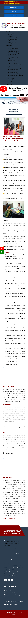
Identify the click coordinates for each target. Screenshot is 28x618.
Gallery (8, 77)
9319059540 (11, 601)
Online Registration (14, 7)
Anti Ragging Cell (12, 50)
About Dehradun (12, 44)
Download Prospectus (13, 62)
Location (14, 11)
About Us (8, 32)
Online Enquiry (9, 84)
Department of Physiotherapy (15, 75)
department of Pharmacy (14, 68)
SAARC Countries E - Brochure (15, 65)
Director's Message (14, 39)
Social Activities (12, 54)
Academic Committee (13, 47)
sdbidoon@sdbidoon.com (12, 604)
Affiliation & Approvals (13, 41)
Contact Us (9, 81)
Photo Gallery (11, 78)
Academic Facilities (13, 48)
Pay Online (14, 15)
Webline (17, 616)
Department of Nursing (13, 72)
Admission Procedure (13, 57)
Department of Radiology (14, 74)
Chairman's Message (15, 38)
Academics (9, 45)
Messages (10, 36)
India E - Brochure (12, 63)
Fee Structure (11, 60)
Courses (8, 66)
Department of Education (14, 71)
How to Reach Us (12, 42)
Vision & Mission (12, 35)
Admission (8, 56)
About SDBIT (11, 33)
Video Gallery (11, 80)
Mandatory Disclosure (13, 51)
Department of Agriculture (14, 69)
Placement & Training (13, 53)
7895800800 (20, 601)
